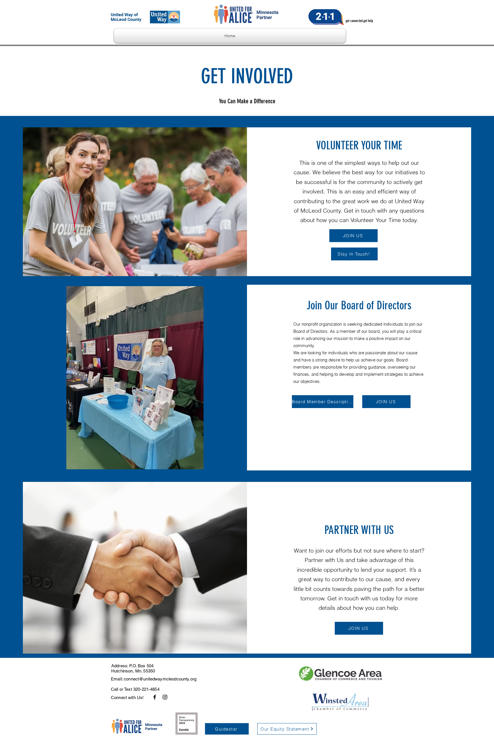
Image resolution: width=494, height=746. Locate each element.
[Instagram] (165, 697)
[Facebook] (155, 697)
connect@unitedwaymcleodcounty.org (160, 678)
